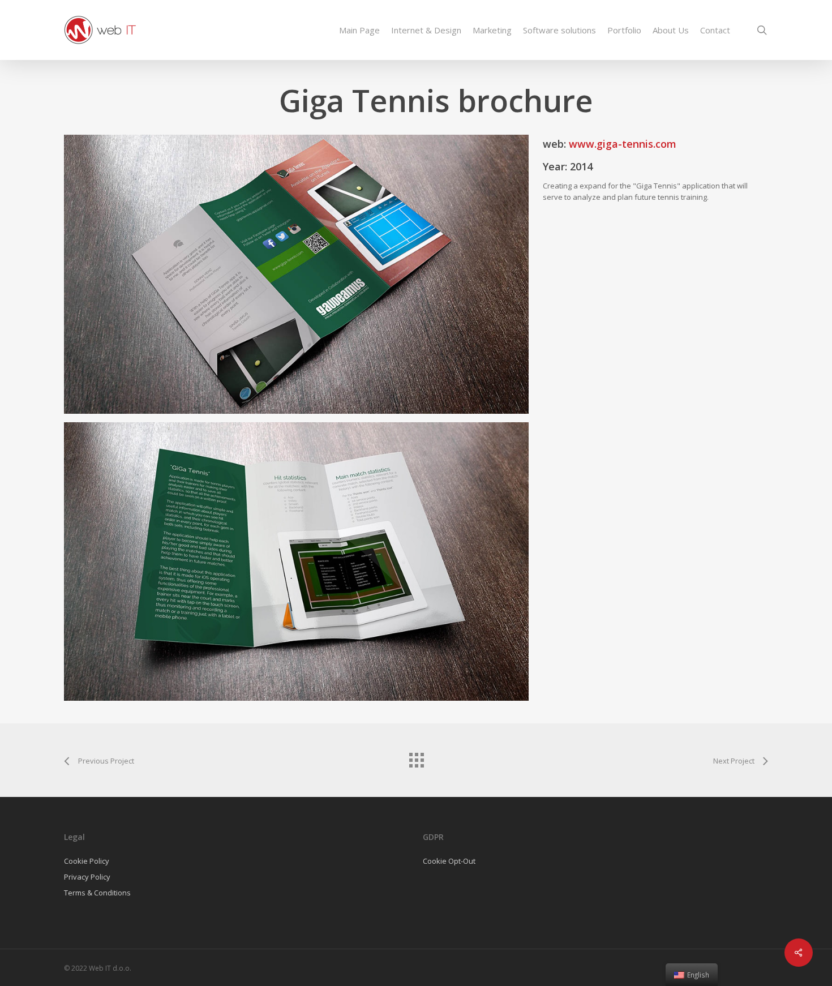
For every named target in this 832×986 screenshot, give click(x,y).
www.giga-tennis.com (622, 144)
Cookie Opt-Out (449, 861)
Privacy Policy (87, 877)
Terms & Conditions (97, 893)
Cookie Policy (86, 861)
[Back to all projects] (416, 757)
